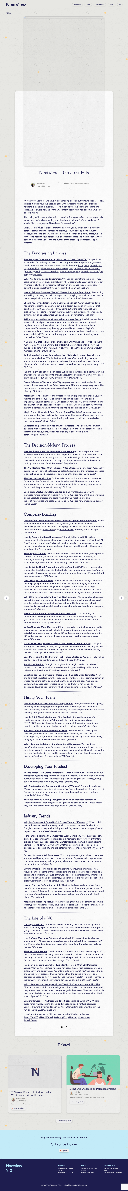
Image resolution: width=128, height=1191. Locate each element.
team (86, 265)
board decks (49, 529)
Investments (100, 4)
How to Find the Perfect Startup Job (42, 885)
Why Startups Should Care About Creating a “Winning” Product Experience (62, 786)
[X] (62, 1027)
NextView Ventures (50, 1185)
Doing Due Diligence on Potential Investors (93, 1089)
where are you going (70, 271)
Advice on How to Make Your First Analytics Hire (48, 703)
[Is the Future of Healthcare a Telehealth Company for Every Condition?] (121, 598)
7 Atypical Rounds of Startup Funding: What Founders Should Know (32, 1094)
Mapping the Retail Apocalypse (40, 901)
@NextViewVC (31, 1017)
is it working (34, 268)
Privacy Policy (63, 1185)
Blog (9, 13)
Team (88, 4)
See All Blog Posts (64, 1121)
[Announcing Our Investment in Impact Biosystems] (6, 598)
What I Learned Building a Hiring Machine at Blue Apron (52, 744)
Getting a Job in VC (34, 924)
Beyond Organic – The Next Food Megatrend (46, 869)
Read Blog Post (19, 1108)
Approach (77, 4)
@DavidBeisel (46, 1017)
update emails (66, 529)
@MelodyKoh (60, 1017)
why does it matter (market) (54, 268)
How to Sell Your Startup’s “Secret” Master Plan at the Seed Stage (57, 292)
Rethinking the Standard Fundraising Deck (45, 355)
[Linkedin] (66, 1027)
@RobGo (72, 1017)
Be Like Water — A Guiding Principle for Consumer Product (54, 772)
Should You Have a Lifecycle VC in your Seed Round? (50, 303)
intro (80, 265)
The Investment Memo (35, 951)
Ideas (111, 4)
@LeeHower (84, 1017)
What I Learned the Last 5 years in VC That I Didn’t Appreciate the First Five (62, 984)
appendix (37, 274)
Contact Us (73, 1185)
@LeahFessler (30, 1020)
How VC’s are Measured (36, 938)
